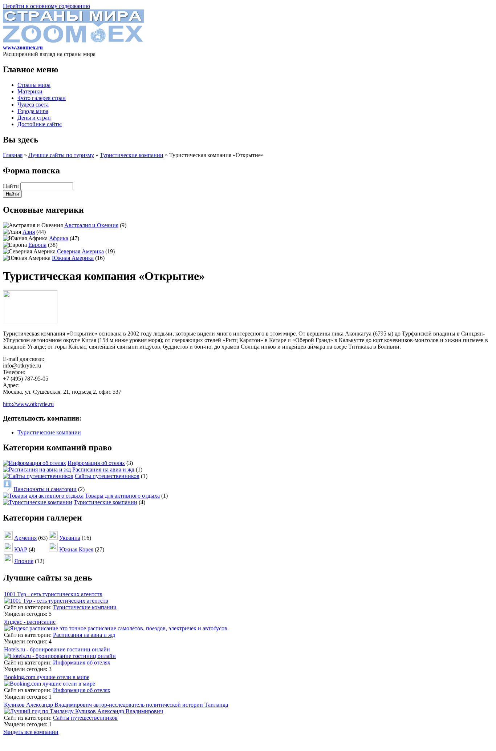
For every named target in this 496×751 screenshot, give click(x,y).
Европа (37, 245)
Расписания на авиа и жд (103, 469)
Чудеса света (33, 104)
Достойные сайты (39, 124)
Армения (25, 538)
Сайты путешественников (107, 476)
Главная (13, 155)
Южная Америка (73, 258)
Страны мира (33, 85)
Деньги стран (34, 118)
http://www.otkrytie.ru (28, 404)
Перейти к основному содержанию (46, 6)
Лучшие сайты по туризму (61, 155)
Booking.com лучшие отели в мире (46, 677)
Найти (11, 186)
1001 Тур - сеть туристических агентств (53, 594)
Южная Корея (76, 549)
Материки (29, 91)
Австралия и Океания (91, 225)
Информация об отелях (96, 463)
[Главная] (73, 41)
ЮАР (20, 549)
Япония (23, 561)
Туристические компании (131, 155)
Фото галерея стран (41, 98)
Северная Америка (80, 251)
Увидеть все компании (30, 732)
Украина (69, 538)
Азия (29, 232)
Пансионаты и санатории (45, 489)
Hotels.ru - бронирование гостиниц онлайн (57, 649)
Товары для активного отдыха (122, 496)
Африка (58, 238)
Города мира (32, 111)
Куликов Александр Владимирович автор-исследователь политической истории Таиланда (116, 705)
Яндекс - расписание (30, 622)
